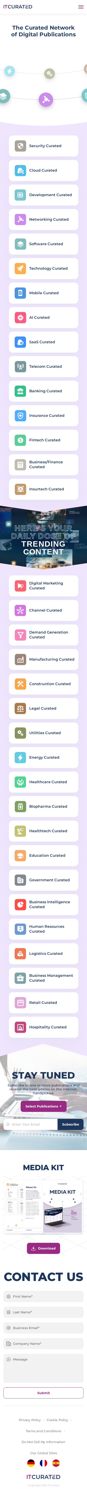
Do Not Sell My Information (43, 1442)
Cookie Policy (57, 1420)
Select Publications (42, 1106)
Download (47, 1248)
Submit (43, 1393)
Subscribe (70, 1124)
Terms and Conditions (43, 1431)
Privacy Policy (30, 1420)
